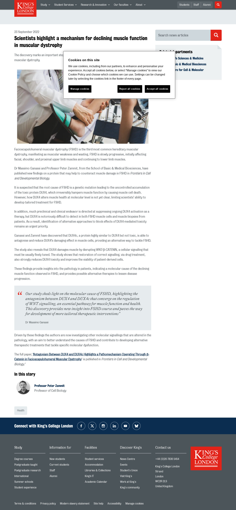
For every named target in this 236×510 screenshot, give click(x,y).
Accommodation (100, 465)
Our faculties (124, 5)
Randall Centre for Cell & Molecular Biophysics (181, 72)
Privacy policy (48, 503)
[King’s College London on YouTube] (125, 426)
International (29, 477)
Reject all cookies (129, 89)
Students (184, 4)
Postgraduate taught (29, 465)
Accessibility (114, 503)
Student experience (29, 488)
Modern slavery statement (74, 503)
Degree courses (29, 460)
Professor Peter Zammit (49, 385)
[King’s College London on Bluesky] (136, 426)
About (142, 5)
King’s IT (100, 477)
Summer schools (29, 482)
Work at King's (135, 482)
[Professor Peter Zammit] (25, 387)
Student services (100, 460)
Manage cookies (134, 503)
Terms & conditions (25, 503)
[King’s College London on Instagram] (103, 426)
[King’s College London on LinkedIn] (114, 426)
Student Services (66, 5)
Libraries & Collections (100, 471)
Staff (196, 4)
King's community (135, 488)
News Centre (135, 460)
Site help (98, 503)
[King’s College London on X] (92, 426)
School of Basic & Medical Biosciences (182, 64)
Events (135, 465)
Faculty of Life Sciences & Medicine (181, 58)
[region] (119, 75)
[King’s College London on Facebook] (81, 426)
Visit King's (135, 477)
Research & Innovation (96, 5)
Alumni (207, 4)
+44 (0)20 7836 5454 (167, 459)
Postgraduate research (29, 471)
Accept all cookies (157, 89)
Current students (65, 465)
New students (65, 460)
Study (46, 5)
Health (20, 410)
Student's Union (135, 471)
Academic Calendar (100, 482)
